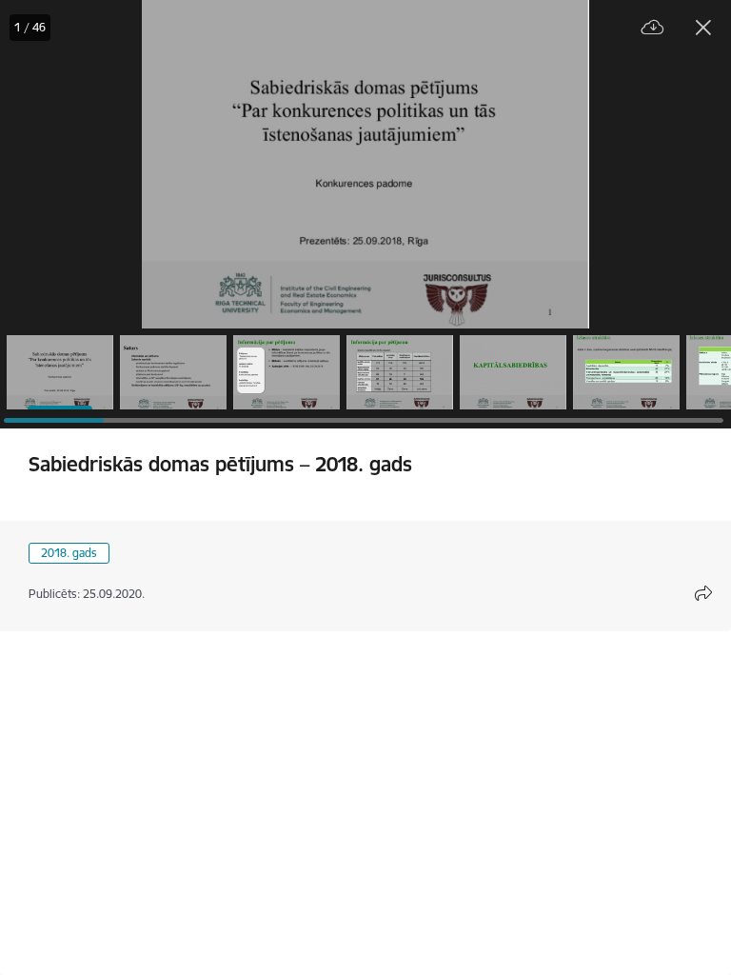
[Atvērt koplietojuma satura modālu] (703, 593)
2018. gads (69, 553)
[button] (60, 372)
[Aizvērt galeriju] (703, 27)
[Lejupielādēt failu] (653, 28)
